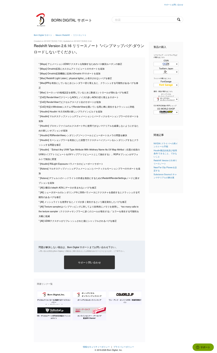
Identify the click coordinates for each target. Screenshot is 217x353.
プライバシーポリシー (123, 346)
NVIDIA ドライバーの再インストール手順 (166, 145)
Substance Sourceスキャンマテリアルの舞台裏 (165, 176)
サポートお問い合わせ (173, 4)
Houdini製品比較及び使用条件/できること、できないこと (165, 153)
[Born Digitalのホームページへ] (41, 19)
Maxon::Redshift (63, 35)
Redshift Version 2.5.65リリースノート (165, 162)
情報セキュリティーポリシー (96, 346)
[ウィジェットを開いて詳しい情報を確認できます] (203, 347)
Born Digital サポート (71, 20)
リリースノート (79, 35)
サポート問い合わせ (89, 262)
